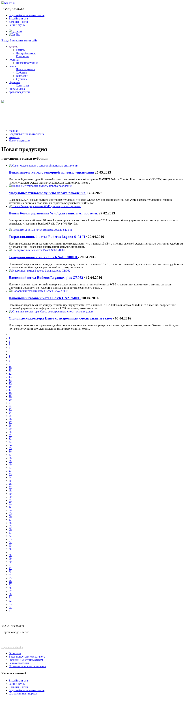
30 (10, 432)
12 (10, 373)
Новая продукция (27, 62)
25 (10, 415)
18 (10, 393)
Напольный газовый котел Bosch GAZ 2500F (45, 298)
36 (10, 451)
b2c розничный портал (23, 693)
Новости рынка (25, 69)
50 (10, 496)
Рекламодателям (19, 663)
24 (10, 412)
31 (10, 435)
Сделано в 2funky (12, 647)
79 (10, 590)
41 (10, 467)
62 (10, 535)
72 (10, 568)
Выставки (22, 75)
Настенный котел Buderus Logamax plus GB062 (46, 277)
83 (10, 603)
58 (10, 522)
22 (10, 406)
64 (10, 542)
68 (10, 555)
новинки (14, 59)
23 (10, 409)
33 (10, 441)
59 (10, 526)
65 (10, 545)
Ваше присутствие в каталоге (27, 656)
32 (10, 438)
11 (10, 370)
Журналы (21, 79)
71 (10, 565)
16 (10, 386)
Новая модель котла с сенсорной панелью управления (52, 172)
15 (10, 383)
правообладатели (19, 92)
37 (10, 454)
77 (10, 584)
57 (10, 519)
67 (10, 552)
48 (10, 490)
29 (10, 428)
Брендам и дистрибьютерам (26, 659)
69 (10, 558)
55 (10, 513)
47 (10, 487)
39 (10, 461)
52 (10, 503)
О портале (15, 653)
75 (10, 578)
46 (10, 483)
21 (10, 402)
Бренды (20, 49)
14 (10, 380)
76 (10, 581)
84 (10, 607)
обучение (14, 82)
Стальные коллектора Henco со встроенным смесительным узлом (61, 318)
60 (10, 529)
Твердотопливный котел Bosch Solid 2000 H (43, 257)
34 (10, 445)
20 (10, 399)
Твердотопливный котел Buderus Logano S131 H (47, 237)
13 (10, 376)
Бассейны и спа (18, 18)
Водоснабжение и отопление (26, 15)
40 (10, 464)
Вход (4, 40)
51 (10, 500)
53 (10, 506)
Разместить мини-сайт (23, 40)
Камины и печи (18, 21)
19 (10, 396)
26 (10, 419)
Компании (22, 56)
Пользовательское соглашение (27, 666)
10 (10, 367)
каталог (13, 46)
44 (10, 477)
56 (10, 516)
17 (10, 389)
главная (13, 130)
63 (10, 539)
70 (10, 561)
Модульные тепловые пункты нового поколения (47, 193)
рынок (13, 66)
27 (10, 422)
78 (10, 587)
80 (10, 594)
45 (10, 480)
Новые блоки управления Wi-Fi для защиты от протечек (54, 213)
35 (10, 448)
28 (10, 425)
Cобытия (21, 72)
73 (10, 571)
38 (10, 457)
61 (10, 532)
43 (10, 474)
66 (10, 548)
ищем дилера (17, 88)
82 (10, 600)
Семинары (22, 85)
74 (10, 574)
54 (10, 509)
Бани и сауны (17, 24)
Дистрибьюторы (26, 53)
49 (10, 493)
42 (10, 470)
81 (10, 597)
